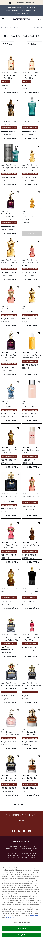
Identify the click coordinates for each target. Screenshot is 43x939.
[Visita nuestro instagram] (19, 831)
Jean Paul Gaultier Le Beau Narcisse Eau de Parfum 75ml (10, 404)
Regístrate (21, 820)
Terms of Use (10, 918)
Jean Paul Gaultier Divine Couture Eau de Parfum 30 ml (30, 262)
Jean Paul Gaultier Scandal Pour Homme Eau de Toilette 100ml (10, 685)
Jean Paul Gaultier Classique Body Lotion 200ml (30, 404)
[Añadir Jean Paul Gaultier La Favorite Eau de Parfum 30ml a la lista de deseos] (38, 53)
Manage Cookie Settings (21, 922)
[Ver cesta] (39, 19)
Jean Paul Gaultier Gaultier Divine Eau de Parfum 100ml (11, 262)
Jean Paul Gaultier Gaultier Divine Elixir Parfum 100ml (10, 591)
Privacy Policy (35, 915)
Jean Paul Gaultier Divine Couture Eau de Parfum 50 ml (30, 496)
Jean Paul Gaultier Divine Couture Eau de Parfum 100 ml (9, 309)
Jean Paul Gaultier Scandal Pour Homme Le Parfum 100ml (10, 778)
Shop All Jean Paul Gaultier (21, 36)
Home (3, 27)
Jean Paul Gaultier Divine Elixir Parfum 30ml (30, 545)
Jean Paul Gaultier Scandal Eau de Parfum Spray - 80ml (10, 732)
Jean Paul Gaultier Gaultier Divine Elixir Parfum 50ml (10, 450)
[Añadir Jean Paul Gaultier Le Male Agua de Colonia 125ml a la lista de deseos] (17, 146)
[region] (21, 900)
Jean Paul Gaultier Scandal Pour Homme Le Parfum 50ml (31, 685)
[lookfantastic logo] (21, 19)
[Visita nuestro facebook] (13, 831)
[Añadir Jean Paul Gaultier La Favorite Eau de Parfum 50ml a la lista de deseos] (17, 53)
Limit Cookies (21, 928)
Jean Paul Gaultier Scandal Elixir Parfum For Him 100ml (31, 732)
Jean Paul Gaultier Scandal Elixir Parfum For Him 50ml (31, 778)
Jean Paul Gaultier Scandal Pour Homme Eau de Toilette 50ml (10, 637)
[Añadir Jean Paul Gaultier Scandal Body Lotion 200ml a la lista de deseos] (38, 428)
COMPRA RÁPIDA (11, 92)
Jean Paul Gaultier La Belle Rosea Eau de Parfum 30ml (31, 637)
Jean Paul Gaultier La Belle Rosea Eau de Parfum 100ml (10, 545)
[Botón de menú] (2, 19)
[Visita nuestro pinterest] (29, 831)
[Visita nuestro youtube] (24, 831)
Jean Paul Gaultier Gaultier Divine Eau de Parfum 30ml (32, 167)
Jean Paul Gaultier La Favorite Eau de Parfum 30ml (31, 75)
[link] (35, 19)
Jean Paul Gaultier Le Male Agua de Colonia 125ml (10, 167)
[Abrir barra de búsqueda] (6, 19)
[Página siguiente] (28, 804)
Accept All (21, 935)
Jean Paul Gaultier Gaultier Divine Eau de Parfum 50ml (32, 309)
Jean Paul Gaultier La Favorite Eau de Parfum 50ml (10, 75)
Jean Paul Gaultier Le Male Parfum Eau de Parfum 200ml (31, 591)
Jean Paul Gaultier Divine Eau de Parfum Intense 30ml (31, 214)
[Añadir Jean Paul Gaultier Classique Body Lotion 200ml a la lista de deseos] (38, 382)
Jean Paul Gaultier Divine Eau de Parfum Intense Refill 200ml (31, 355)
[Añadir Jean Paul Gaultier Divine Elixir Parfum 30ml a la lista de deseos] (38, 523)
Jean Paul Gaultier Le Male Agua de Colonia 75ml (31, 121)
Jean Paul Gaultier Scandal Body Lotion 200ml (31, 450)
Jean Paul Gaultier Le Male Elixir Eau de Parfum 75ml (10, 121)
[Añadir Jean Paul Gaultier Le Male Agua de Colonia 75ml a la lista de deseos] (38, 99)
